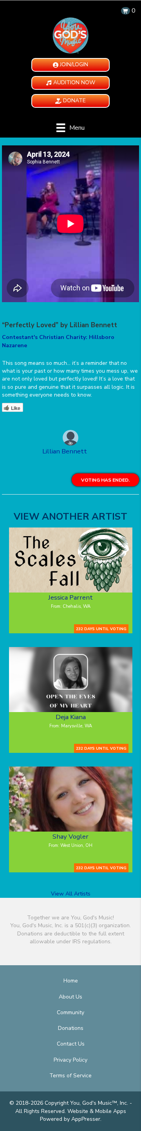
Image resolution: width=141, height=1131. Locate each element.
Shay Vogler (70, 836)
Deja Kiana (71, 716)
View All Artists (70, 893)
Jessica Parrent (70, 597)
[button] (70, 65)
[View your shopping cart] (125, 10)
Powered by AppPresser (70, 1119)
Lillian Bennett (64, 451)
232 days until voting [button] (101, 628)
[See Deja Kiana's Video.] (70, 679)
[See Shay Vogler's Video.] (70, 799)
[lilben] (70, 439)
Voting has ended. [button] (105, 480)
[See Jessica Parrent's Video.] (70, 560)
